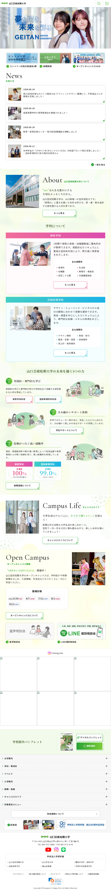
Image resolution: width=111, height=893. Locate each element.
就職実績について (22, 485)
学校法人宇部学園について (74, 874)
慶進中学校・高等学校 (84, 862)
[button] (55, 881)
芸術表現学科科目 (48, 399)
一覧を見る (100, 164)
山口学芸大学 (47, 862)
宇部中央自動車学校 (83, 866)
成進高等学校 (14, 866)
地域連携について (55, 813)
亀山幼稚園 (46, 866)
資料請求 (91, 745)
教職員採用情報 (93, 874)
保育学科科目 (19, 399)
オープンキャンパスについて (24, 615)
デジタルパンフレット (91, 737)
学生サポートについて (66, 430)
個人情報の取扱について (37, 874)
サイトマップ (55, 874)
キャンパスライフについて (60, 540)
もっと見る (59, 213)
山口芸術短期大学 (16, 862)
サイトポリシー (19, 874)
